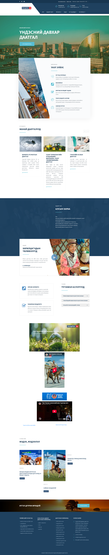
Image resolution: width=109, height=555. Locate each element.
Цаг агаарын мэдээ (62, 1)
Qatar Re (40, 529)
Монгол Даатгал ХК (60, 532)
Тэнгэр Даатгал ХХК (60, 542)
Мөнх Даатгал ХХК (60, 536)
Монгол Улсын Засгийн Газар (26, 521)
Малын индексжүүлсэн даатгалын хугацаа (73, 295)
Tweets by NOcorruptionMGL (29, 425)
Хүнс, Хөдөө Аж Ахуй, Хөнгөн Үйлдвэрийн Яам (26, 526)
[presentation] (85, 131)
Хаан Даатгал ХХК (59, 545)
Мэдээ (65, 12)
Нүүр (43, 12)
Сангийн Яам (23, 523)
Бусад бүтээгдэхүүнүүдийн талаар (71, 305)
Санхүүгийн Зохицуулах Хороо (26, 531)
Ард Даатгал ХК (59, 523)
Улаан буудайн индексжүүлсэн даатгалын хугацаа (75, 300)
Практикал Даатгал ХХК (61, 540)
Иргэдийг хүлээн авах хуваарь (82, 539)
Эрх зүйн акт (82, 12)
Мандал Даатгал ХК (60, 527)
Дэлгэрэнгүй (25, 186)
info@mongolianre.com (80, 537)
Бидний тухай (49, 12)
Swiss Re (40, 527)
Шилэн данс (69, 1)
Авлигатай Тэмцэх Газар (61, 424)
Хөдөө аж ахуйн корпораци (26, 533)
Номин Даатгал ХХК (60, 538)
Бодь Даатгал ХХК (60, 525)
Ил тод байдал (72, 12)
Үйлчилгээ (58, 12)
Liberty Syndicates (42, 522)
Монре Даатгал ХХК (60, 534)
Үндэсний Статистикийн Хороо (27, 529)
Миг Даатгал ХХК (59, 530)
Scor (39, 525)
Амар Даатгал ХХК (60, 521)
